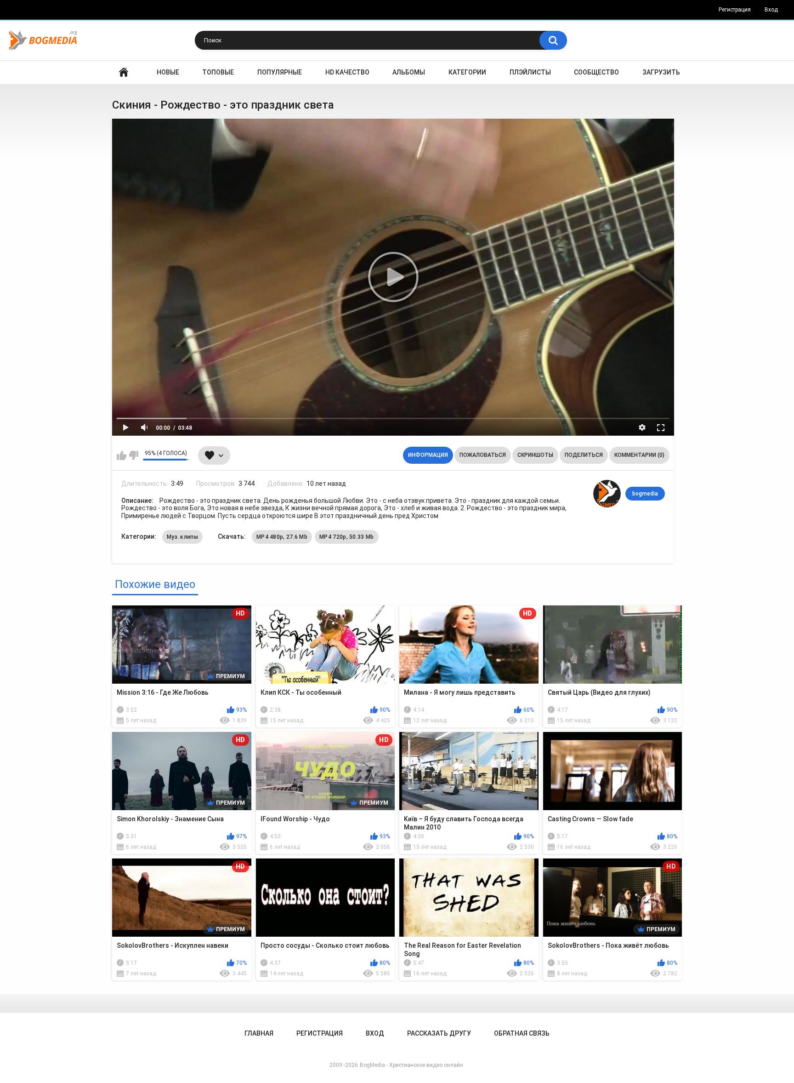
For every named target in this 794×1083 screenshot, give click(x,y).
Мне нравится (121, 455)
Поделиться (584, 455)
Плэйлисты (530, 72)
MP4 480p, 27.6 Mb (281, 537)
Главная (123, 72)
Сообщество (596, 72)
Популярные (279, 72)
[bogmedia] (607, 493)
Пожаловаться (482, 455)
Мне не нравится (133, 455)
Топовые (218, 72)
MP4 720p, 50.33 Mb (346, 537)
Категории (467, 72)
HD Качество (347, 72)
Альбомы (408, 72)
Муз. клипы (182, 537)
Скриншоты (535, 455)
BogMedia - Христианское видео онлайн (411, 1065)
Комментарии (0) (639, 455)
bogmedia (645, 493)
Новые (168, 72)
